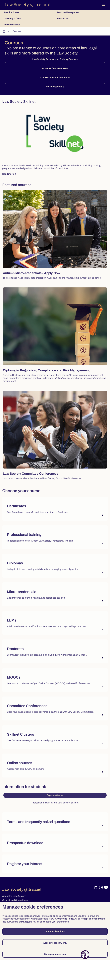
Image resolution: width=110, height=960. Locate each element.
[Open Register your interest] (55, 864)
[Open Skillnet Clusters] (55, 737)
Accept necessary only (55, 943)
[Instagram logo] (101, 887)
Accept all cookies (55, 931)
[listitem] (55, 510)
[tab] (28, 12)
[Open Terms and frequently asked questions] (55, 822)
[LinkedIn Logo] (95, 887)
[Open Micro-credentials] (55, 594)
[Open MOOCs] (55, 680)
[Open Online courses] (55, 765)
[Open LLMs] (55, 623)
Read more (9, 174)
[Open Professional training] (55, 537)
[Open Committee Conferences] (55, 708)
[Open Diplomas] (55, 566)
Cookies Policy (66, 919)
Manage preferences (55, 954)
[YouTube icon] (106, 887)
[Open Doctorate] (55, 651)
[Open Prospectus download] (55, 843)
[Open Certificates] (55, 509)
